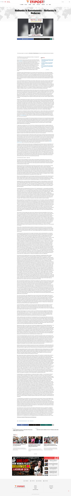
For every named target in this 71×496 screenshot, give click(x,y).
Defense (34, 4)
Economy (30, 4)
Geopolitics (38, 4)
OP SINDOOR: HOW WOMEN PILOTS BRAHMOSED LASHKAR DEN (53, 458)
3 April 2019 (37, 15)
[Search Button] (69, 2)
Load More (47, 69)
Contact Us (35, 487)
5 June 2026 (30, 447)
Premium (22, 4)
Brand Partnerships (35, 489)
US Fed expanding (23, 115)
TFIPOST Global (8, 2)
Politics (26, 4)
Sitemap (51, 488)
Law (46, 4)
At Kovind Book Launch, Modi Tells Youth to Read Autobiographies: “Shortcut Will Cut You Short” (47, 60)
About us (35, 485)
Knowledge (43, 4)
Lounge (50, 4)
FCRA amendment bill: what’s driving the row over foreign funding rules (19, 445)
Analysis (40, 15)
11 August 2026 (15, 446)
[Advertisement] (35, 47)
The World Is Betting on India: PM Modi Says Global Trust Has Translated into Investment (47, 63)
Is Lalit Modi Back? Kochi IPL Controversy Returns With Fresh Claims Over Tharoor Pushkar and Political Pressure (34, 445)
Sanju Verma (32, 15)
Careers (35, 488)
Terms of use (51, 485)
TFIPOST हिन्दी (8, 1)
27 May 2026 (45, 446)
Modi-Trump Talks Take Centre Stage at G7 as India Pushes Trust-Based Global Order (47, 66)
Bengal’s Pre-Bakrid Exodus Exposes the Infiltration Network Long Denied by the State (50, 445)
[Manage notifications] (68, 491)
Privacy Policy (51, 487)
